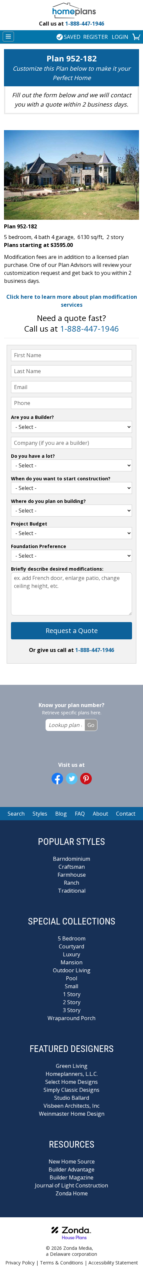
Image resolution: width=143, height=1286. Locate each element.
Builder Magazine (71, 1177)
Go (90, 725)
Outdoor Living (71, 970)
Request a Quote (72, 630)
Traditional (71, 890)
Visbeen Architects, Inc (71, 1105)
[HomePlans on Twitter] (72, 778)
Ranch (71, 882)
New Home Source (72, 1161)
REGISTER (95, 36)
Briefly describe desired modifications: (57, 569)
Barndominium (71, 858)
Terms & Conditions (61, 1262)
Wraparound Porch (71, 1018)
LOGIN (120, 36)
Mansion (71, 962)
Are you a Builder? (32, 417)
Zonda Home (72, 1193)
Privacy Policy (20, 1262)
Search (16, 813)
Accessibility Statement (113, 1262)
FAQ (80, 813)
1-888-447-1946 (71, 23)
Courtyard (71, 946)
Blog (61, 813)
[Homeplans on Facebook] (57, 778)
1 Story (71, 994)
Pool (71, 978)
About (100, 813)
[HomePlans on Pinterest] (86, 778)
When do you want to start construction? (60, 478)
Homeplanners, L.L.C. (72, 1074)
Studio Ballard (71, 1097)
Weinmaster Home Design (71, 1113)
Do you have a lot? (33, 456)
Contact (125, 813)
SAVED (72, 36)
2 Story (71, 1002)
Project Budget (29, 524)
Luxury (71, 954)
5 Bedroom (71, 938)
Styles (40, 813)
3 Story (71, 1010)
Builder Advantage (71, 1169)
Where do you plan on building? (48, 501)
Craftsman (72, 866)
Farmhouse (72, 874)
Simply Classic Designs (71, 1089)
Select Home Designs (71, 1081)
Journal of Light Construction (71, 1185)
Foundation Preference (38, 546)
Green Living (71, 1066)
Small (71, 986)
